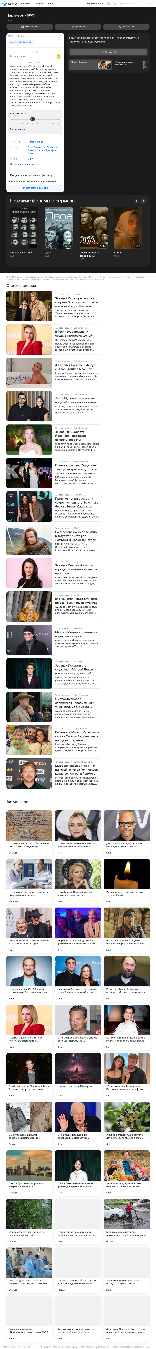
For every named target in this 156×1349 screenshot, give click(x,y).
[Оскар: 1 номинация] (58, 56)
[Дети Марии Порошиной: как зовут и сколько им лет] (78, 881)
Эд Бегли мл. (50, 147)
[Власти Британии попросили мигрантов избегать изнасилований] (29, 1173)
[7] (43, 123)
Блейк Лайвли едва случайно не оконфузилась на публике (76, 600)
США (30, 158)
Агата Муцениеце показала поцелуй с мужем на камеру (76, 400)
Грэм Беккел (35, 147)
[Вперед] (143, 201)
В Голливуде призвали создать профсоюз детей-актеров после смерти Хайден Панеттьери (74, 336)
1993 (11, 36)
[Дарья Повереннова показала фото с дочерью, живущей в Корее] (78, 1173)
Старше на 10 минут (22, 252)
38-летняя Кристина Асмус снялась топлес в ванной (75, 367)
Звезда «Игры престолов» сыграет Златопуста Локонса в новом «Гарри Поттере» (76, 302)
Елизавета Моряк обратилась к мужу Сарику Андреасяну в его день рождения (77, 736)
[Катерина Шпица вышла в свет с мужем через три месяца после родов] (127, 1027)
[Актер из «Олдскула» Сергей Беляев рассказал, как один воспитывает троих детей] (127, 1173)
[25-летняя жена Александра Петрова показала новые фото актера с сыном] (127, 1076)
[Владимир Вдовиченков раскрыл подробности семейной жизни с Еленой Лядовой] (78, 979)
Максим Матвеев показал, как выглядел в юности (77, 634)
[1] (13, 123)
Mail (5, 1347)
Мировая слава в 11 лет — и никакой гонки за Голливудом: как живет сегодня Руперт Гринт (77, 770)
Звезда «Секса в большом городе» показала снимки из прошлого (76, 569)
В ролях (14, 147)
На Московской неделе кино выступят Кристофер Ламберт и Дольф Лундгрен (76, 536)
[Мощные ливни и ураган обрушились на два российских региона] (127, 1221)
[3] (23, 123)
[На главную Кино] (12, 3)
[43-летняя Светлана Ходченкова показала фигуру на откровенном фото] (127, 1319)
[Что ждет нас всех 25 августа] (78, 1076)
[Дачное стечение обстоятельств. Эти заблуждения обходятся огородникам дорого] (78, 1270)
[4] (28, 123)
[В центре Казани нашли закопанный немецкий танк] (29, 1124)
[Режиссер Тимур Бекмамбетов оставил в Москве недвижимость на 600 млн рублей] (127, 979)
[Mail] (4, 3)
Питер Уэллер (35, 141)
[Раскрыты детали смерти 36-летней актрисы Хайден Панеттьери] (29, 1027)
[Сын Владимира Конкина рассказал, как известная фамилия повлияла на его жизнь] (78, 1124)
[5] (33, 123)
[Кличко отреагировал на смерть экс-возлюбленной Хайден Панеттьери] (78, 1319)
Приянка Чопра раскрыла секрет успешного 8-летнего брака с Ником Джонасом (76, 502)
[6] (38, 123)
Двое (48, 252)
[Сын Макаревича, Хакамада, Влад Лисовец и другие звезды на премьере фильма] (29, 1076)
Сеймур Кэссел (36, 150)
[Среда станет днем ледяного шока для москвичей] (29, 1221)
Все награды (17, 56)
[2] (18, 123)
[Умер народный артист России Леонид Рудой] (127, 881)
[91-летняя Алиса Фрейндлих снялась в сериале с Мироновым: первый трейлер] (127, 930)
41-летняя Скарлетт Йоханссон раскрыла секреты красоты (71, 435)
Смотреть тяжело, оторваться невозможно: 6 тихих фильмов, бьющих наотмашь (74, 703)
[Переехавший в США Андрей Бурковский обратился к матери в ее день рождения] (29, 979)
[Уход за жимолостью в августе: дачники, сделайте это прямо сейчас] (127, 1124)
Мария (118, 252)
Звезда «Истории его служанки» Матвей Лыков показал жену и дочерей (74, 669)
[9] (53, 123)
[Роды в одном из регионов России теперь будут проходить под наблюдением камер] (29, 1270)
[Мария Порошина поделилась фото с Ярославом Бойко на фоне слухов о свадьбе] (78, 930)
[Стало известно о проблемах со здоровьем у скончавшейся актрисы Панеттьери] (78, 833)
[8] (48, 123)
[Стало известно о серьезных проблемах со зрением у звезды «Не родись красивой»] (78, 1221)
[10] (58, 123)
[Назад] (136, 201)
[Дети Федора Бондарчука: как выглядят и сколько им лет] (127, 833)
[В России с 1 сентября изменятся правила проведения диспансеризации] (29, 881)
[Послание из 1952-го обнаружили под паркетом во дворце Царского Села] (29, 833)
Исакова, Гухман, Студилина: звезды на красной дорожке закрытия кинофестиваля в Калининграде (76, 469)
